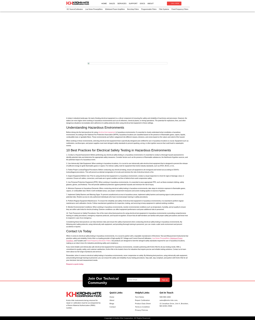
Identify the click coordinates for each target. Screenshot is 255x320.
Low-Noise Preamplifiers (160, 238)
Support (133, 3)
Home (104, 3)
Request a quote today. (75, 264)
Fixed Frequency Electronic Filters (98, 241)
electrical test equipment (107, 132)
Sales (112, 3)
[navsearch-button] (187, 3)
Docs (142, 3)
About (150, 3)
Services (121, 3)
